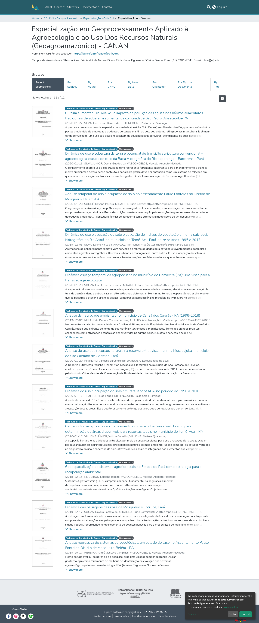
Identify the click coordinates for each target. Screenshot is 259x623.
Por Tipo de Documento (185, 85)
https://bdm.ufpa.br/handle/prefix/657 (97, 54)
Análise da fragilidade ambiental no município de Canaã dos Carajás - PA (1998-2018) (132, 315)
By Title (217, 85)
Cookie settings (102, 616)
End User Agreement (144, 616)
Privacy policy (121, 616)
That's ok (245, 614)
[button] (214, 7)
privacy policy (230, 607)
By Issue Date (133, 85)
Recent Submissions (43, 85)
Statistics (73, 7)
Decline (233, 614)
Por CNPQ (112, 85)
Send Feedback (167, 616)
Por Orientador (158, 85)
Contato (107, 7)
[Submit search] (209, 7)
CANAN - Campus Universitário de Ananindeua (61, 18)
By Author (92, 85)
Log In (221, 7)
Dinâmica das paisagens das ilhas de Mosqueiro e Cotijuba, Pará (115, 507)
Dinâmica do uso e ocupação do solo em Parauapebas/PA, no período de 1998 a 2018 (132, 391)
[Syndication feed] (222, 98)
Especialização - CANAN (98, 18)
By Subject (72, 85)
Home (35, 18)
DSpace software (113, 612)
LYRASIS (161, 612)
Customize (193, 614)
